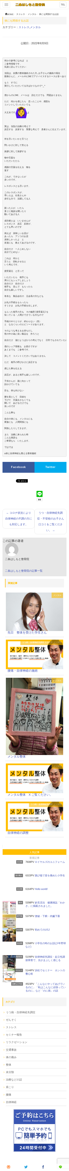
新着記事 (34, 857)
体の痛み (11, 1057)
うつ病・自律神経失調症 (33, 642)
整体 (20, 902)
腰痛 (8, 1094)
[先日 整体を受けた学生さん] (34, 611)
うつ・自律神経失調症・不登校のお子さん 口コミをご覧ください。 (51, 521)
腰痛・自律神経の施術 (23, 670)
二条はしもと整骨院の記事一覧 (24, 570)
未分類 (19, 862)
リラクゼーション (16, 1042)
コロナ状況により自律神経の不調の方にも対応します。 (18, 518)
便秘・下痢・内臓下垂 (47, 916)
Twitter (50, 467)
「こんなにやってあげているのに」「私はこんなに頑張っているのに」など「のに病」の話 (45, 987)
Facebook (18, 467)
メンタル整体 (17, 756)
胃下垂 (19, 916)
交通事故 (11, 1049)
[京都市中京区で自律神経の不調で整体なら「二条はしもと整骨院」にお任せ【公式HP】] (30, 4)
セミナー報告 (14, 1034)
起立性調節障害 (16, 957)
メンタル (35, 27)
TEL (63, 4)
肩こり (10, 1087)
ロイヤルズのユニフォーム (50, 861)
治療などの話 (17, 984)
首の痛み (18, 875)
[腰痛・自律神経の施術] (34, 654)
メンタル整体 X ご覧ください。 (30, 794)
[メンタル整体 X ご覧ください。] (34, 778)
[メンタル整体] (34, 716)
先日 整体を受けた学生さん (27, 632)
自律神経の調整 (18, 832)
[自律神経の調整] (34, 816)
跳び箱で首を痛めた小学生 (50, 875)
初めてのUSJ (42, 929)
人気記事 (34, 852)
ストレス (24, 27)
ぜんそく (11, 1019)
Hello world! (41, 889)
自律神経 (11, 1102)
